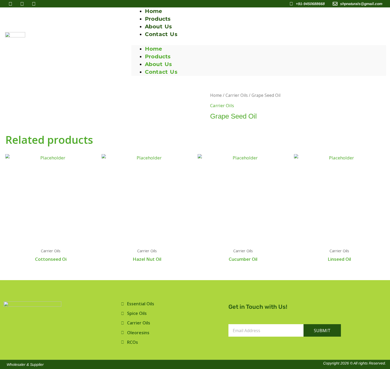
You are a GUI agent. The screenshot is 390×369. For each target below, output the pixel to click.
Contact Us (161, 34)
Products (158, 56)
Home (153, 49)
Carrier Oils (237, 95)
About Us (158, 64)
